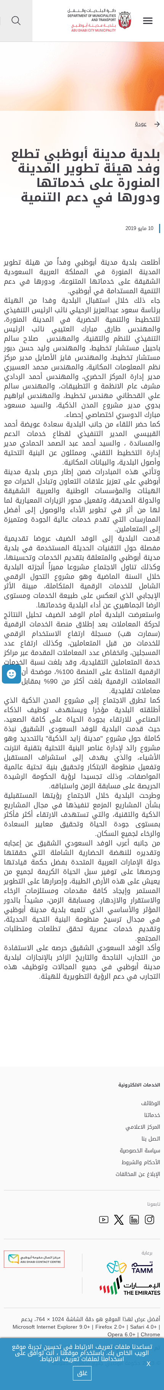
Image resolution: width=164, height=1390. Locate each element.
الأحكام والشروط (141, 1163)
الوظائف (150, 1104)
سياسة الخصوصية (140, 1151)
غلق (82, 1373)
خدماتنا (152, 1116)
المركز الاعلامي (142, 1127)
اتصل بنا (150, 1139)
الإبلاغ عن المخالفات (138, 1175)
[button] (82, 124)
